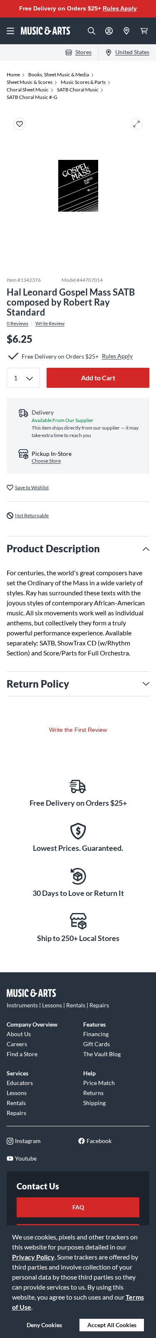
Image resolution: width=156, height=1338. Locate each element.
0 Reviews (17, 323)
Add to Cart (98, 378)
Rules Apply (120, 8)
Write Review (49, 323)
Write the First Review (78, 729)
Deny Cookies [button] (44, 1324)
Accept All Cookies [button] (111, 1324)
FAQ (78, 1207)
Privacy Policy (33, 1257)
